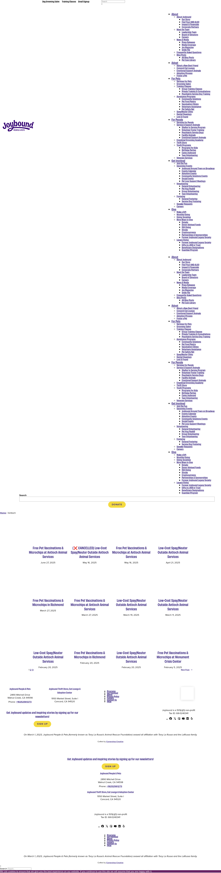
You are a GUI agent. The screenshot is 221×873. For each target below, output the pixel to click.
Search (22, 495)
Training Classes (69, 1)
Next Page (186, 670)
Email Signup (83, 1)
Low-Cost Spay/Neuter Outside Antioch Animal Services (173, 552)
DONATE (117, 504)
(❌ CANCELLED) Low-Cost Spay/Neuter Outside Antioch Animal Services (90, 552)
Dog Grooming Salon (50, 1)
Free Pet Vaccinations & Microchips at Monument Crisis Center (173, 657)
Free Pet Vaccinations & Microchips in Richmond (48, 602)
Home (3, 513)
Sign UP (42, 724)
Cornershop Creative (114, 741)
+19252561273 (24, 702)
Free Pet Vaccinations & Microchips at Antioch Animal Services (48, 552)
